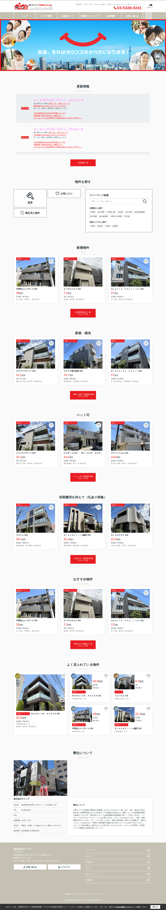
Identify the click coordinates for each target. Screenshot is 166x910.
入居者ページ (67, 16)
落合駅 (120, 212)
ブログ (88, 868)
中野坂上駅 (111, 212)
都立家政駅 (103, 216)
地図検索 (30, 201)
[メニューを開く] (148, 15)
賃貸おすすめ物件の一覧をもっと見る (83, 644)
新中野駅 (93, 216)
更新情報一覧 (83, 163)
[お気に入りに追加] (51, 261)
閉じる (155, 907)
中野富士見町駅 (116, 216)
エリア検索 (46, 16)
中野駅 (92, 212)
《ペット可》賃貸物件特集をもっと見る (83, 477)
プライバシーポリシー (82, 894)
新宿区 (100, 226)
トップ (24, 16)
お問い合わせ (132, 16)
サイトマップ (98, 894)
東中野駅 (101, 212)
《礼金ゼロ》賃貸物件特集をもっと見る (83, 559)
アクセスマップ (91, 874)
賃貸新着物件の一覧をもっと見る (83, 313)
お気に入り (67, 193)
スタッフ (88, 856)
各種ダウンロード (89, 16)
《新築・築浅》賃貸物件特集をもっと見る (83, 395)
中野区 (92, 226)
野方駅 (127, 216)
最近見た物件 (32, 213)
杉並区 (107, 226)
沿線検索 (38, 195)
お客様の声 (89, 862)
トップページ (90, 850)
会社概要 (110, 16)
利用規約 (68, 894)
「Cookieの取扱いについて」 (123, 907)
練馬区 (115, 226)
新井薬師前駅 (140, 212)
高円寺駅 (128, 212)
